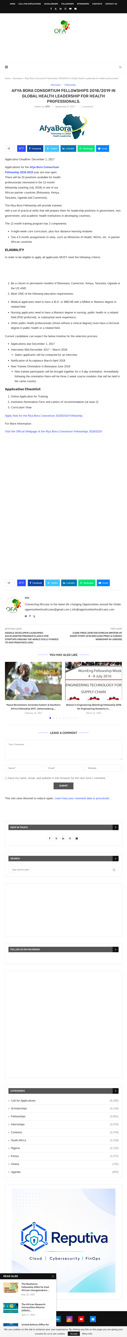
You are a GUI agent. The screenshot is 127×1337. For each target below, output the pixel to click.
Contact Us (111, 4)
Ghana (65, 1164)
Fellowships (67, 4)
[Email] (75, 8)
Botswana (17, 78)
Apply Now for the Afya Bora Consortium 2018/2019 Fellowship (43, 415)
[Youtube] (70, 8)
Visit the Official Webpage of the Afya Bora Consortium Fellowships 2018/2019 (53, 431)
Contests (97, 4)
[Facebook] (51, 8)
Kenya (65, 1156)
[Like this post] (22, 148)
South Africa (65, 1140)
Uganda (65, 1172)
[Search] (120, 67)
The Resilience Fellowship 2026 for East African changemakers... (35, 1287)
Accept (73, 1333)
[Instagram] (65, 8)
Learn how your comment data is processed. (82, 798)
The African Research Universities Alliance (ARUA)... (33, 1307)
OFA (47, 106)
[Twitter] (56, 8)
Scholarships (51, 4)
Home (12, 4)
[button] (9, 690)
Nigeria (65, 1148)
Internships (83, 4)
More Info (87, 1334)
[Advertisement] (63, 47)
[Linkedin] (61, 8)
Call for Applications (30, 4)
